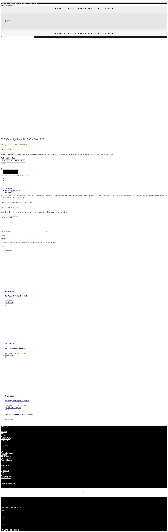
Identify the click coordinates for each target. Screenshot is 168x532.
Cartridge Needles (21, 175)
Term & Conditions (7, 453)
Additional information (12, 190)
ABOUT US (71, 8)
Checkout (4, 474)
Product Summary (7, 458)
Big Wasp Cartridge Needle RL (16, 296)
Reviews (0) (9, 192)
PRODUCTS (85, 8)
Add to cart (12, 172)
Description (9, 188)
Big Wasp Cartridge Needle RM (17, 401)
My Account (5, 471)
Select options (9, 291)
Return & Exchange (7, 460)
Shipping (4, 455)
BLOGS (97, 8)
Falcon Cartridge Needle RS (16, 348)
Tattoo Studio (5, 437)
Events (3, 435)
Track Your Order (6, 476)
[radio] (4, 160)
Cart (2, 472)
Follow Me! (4, 510)
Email (3, 238)
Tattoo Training (6, 439)
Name (3, 235)
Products (4, 433)
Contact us (4, 440)
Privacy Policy (6, 456)
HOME (59, 8)
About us (4, 432)
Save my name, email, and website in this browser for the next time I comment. (30, 242)
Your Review (5, 231)
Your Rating (5, 217)
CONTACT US (109, 8)
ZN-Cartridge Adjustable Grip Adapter (19, 414)
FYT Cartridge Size (8, 158)
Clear (3, 163)
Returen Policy (6, 478)
